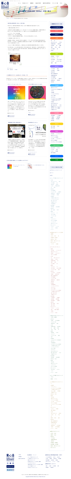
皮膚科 (56, 53)
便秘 (52, 47)
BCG (60, 352)
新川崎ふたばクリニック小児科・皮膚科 (34, 461)
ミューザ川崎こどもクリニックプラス (57, 376)
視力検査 (57, 118)
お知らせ (11, 69)
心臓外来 (60, 78)
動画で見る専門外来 (46, 3)
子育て (29, 112)
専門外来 (56, 66)
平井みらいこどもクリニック (56, 170)
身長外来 (52, 281)
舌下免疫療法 (53, 190)
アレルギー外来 (58, 61)
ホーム (19, 3)
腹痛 (60, 45)
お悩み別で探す (38, 3)
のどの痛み (53, 48)
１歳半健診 (53, 297)
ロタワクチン (53, 97)
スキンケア (53, 266)
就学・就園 (53, 126)
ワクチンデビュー (54, 386)
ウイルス (52, 61)
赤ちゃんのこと (57, 145)
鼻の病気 (52, 184)
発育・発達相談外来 (54, 73)
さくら (52, 172)
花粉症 (58, 70)
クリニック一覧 (55, 3)
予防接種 (56, 85)
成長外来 (56, 123)
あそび (56, 30)
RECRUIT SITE (10, 466)
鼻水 (59, 47)
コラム (61, 3)
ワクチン (58, 147)
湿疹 (59, 269)
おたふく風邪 (53, 95)
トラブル (52, 149)
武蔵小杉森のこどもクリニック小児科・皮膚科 (35, 464)
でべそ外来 (53, 68)
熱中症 (52, 50)
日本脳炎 (52, 101)
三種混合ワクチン (54, 109)
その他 (16, 69)
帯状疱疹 (52, 56)
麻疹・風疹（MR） (54, 200)
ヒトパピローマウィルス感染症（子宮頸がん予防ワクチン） (56, 99)
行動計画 (51, 467)
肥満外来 (58, 80)
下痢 (55, 47)
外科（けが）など (54, 42)
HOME (20, 454)
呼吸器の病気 (53, 260)
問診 (51, 175)
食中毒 (52, 253)
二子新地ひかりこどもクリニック (57, 382)
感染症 (56, 131)
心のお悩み (53, 70)
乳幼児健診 (53, 115)
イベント (56, 156)
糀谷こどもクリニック (55, 431)
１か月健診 (59, 115)
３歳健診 (52, 118)
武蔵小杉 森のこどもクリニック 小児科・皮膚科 (57, 316)
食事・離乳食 (53, 152)
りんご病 (52, 138)
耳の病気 (52, 45)
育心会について (25, 3)
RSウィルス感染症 (54, 140)
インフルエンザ (58, 133)
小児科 (56, 38)
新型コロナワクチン (54, 87)
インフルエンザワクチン (55, 199)
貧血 (58, 68)
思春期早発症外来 (54, 75)
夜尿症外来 (53, 80)
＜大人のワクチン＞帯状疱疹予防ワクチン (56, 90)
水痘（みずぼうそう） (54, 103)
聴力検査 (52, 120)
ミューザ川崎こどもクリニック (57, 178)
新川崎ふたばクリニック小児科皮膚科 (57, 233)
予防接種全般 (53, 203)
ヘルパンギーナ (58, 138)
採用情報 (20, 456)
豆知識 (57, 408)
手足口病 (52, 133)
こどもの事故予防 (56, 27)
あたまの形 (53, 147)
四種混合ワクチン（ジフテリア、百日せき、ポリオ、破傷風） (56, 107)
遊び (57, 149)
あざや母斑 (53, 59)
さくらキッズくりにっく (55, 246)
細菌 (59, 335)
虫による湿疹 (59, 59)
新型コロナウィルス (54, 135)
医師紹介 (47, 467)
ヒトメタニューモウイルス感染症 (56, 405)
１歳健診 (58, 300)
